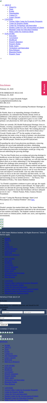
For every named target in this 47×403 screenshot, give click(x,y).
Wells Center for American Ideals (16, 293)
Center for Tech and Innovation (16, 287)
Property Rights (14, 44)
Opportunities (14, 13)
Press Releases (14, 50)
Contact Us (13, 15)
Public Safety (14, 46)
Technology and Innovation (19, 48)
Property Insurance (16, 42)
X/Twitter (3, 301)
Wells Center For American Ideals (21, 32)
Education (12, 36)
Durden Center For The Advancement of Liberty (26, 27)
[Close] (1, 335)
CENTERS (9, 19)
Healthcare (13, 40)
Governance (13, 38)
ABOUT (8, 5)
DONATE (8, 253)
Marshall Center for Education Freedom (23, 30)
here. (33, 200)
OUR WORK (10, 34)
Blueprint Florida (15, 52)
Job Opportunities (11, 249)
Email (6, 316)
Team (11, 9)
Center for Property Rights (18, 23)
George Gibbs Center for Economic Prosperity (26, 21)
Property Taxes (14, 54)
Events (11, 11)
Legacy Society (14, 17)
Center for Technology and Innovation (23, 25)
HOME (7, 238)
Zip (1, 320)
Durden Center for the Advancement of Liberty (21, 289)
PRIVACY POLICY (12, 255)
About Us (12, 7)
